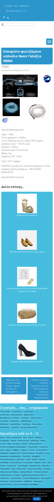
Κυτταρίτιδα (28, 462)
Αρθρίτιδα (35, 440)
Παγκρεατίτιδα (34, 466)
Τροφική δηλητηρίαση (31, 478)
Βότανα (24, 444)
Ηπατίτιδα (26, 456)
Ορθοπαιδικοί (36, 418)
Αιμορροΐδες (17, 437)
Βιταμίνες (16, 444)
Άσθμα (42, 440)
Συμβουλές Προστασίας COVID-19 (34, 475)
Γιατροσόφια (33, 447)
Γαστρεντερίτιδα (35, 444)
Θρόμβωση (36, 456)
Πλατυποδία (21, 469)
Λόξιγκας (37, 462)
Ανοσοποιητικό (23, 440)
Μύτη (49, 462)
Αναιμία (13, 440)
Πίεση (13, 469)
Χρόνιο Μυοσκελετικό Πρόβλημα (26, 484)
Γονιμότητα (43, 447)
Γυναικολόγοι (17, 411)
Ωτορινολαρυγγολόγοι (29, 427)
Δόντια (32, 450)
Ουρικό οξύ (11, 466)
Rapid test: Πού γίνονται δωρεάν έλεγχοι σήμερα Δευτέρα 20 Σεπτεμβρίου (13, 386)
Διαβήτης (15, 450)
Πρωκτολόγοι (37, 424)
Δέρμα (8, 450)
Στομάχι (17, 475)
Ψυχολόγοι (15, 427)
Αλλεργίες (38, 437)
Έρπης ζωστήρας (28, 453)
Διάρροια (24, 450)
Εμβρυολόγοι (29, 415)
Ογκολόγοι (25, 418)
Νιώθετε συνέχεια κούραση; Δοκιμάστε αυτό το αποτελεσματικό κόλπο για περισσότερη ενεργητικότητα (39, 389)
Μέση (44, 462)
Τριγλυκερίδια (15, 478)
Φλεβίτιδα (28, 481)
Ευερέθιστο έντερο (43, 453)
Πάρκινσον (46, 466)
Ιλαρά (28, 459)
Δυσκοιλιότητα (42, 450)
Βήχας (9, 444)
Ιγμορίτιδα (21, 459)
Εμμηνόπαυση (15, 453)
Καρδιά (34, 459)
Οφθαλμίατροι (26, 421)
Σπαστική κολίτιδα (41, 472)
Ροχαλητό (47, 469)
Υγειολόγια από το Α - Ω (16, 11)
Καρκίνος (42, 459)
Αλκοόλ (31, 437)
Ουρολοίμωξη (22, 466)
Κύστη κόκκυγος (16, 462)
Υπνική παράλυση (16, 481)
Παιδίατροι (26, 424)
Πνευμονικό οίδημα (35, 469)
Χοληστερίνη (38, 481)
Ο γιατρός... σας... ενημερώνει (16, 5)
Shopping (5, 66)
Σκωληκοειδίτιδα (26, 472)
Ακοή (25, 437)
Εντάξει (36, 499)
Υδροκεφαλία (46, 478)
